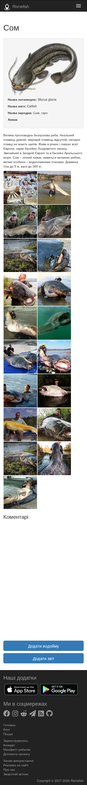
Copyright (44, 780)
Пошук (8, 734)
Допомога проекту (16, 754)
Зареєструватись (15, 740)
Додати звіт (43, 658)
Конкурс (9, 745)
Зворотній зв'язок (15, 774)
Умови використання (18, 760)
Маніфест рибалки (17, 749)
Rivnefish (77, 780)
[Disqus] (43, 577)
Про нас (9, 769)
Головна (9, 725)
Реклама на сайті (15, 765)
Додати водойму (43, 646)
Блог (6, 729)
